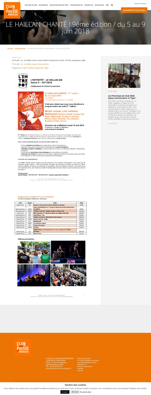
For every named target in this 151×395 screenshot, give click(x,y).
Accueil (10, 48)
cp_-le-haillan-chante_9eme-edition (35, 64)
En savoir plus (85, 392)
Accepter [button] (65, 392)
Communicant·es (76, 5)
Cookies (80, 368)
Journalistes (43, 5)
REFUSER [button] (75, 392)
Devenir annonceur (84, 366)
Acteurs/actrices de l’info (59, 5)
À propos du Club (83, 358)
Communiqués (20, 48)
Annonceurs (99, 5)
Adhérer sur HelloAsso (135, 10)
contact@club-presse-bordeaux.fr (58, 368)
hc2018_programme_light (38, 68)
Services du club (31, 5)
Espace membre (141, 4)
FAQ (107, 5)
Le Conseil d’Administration (88, 360)
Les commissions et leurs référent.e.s (87, 363)
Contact (80, 370)
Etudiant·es (89, 5)
